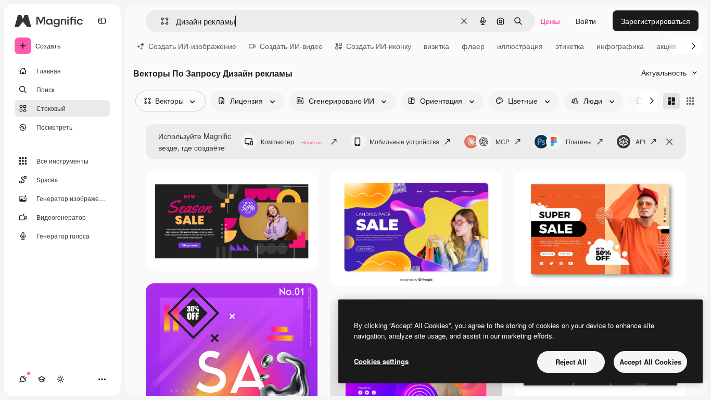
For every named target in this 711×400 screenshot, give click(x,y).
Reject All (571, 362)
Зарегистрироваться (655, 21)
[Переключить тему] (60, 379)
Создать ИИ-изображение (192, 46)
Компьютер (292, 141)
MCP (503, 141)
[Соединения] (23, 379)
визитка (436, 46)
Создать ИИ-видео (291, 46)
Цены (550, 21)
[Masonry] (671, 101)
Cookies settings (381, 361)
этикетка (569, 46)
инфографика (620, 46)
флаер (473, 46)
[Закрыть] (669, 142)
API (640, 141)
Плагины (579, 141)
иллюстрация (520, 46)
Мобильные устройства (404, 141)
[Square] (690, 101)
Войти (586, 21)
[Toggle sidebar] (102, 20)
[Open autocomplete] (160, 21)
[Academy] (41, 379)
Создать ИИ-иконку (378, 46)
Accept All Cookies (650, 362)
